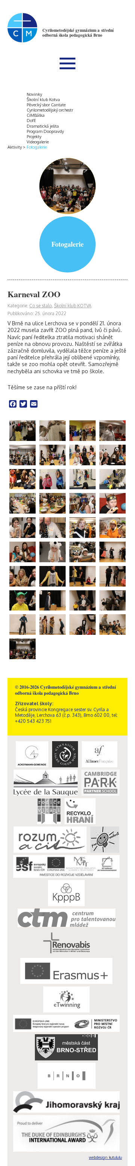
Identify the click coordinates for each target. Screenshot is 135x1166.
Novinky (34, 94)
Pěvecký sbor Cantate (46, 104)
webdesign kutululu (105, 1157)
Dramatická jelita (43, 126)
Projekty (34, 136)
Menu (67, 63)
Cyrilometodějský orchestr (50, 110)
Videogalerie (38, 141)
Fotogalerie (37, 147)
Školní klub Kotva (43, 99)
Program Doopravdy (45, 131)
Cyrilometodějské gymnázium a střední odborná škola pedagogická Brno (78, 32)
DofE (31, 120)
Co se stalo (40, 305)
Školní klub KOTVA (73, 305)
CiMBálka (36, 115)
